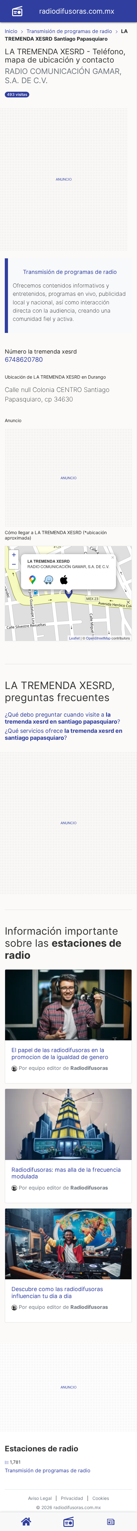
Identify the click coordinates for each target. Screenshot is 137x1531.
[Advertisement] (68, 179)
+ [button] (14, 555)
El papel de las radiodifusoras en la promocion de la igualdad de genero (59, 1053)
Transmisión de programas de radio (70, 31)
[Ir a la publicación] (68, 1005)
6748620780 (24, 359)
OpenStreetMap (98, 637)
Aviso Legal (40, 1498)
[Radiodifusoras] (68, 1522)
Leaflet (74, 637)
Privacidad (72, 1498)
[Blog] (111, 1522)
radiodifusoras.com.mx (76, 11)
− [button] (14, 564)
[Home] (17, 10)
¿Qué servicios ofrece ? (63, 734)
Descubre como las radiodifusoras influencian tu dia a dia (57, 1292)
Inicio (11, 31)
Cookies (100, 1498)
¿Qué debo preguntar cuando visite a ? (62, 718)
